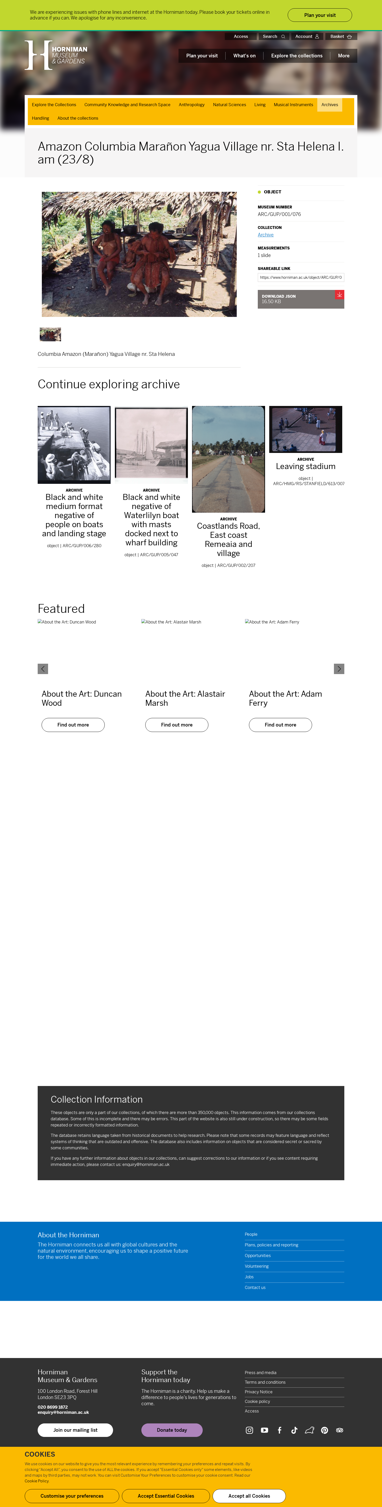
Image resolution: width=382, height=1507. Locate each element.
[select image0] (50, 334)
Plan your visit (202, 56)
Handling (40, 118)
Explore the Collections (54, 104)
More (344, 56)
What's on (244, 56)
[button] (284, 36)
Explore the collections (296, 56)
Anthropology (192, 104)
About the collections (77, 118)
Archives (329, 104)
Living (260, 104)
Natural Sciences (229, 104)
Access (241, 36)
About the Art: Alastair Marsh (185, 698)
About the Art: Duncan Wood (82, 698)
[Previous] (43, 669)
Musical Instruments (293, 104)
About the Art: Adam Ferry (285, 698)
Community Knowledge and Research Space (127, 104)
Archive (266, 235)
